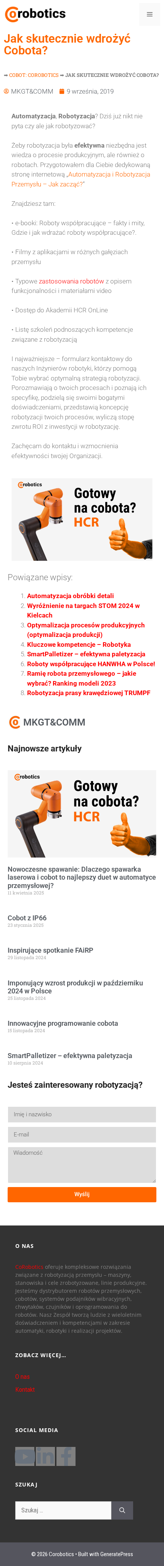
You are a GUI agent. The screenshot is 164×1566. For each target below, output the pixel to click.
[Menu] (149, 14)
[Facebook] (66, 1456)
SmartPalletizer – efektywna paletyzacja (86, 654)
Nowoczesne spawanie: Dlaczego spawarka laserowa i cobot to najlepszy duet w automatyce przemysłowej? (82, 877)
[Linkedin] (45, 1456)
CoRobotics (29, 1266)
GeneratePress (116, 1554)
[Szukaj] (122, 1510)
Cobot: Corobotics (34, 75)
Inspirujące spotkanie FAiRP (50, 950)
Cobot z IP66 (27, 918)
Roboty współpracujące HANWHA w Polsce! (91, 664)
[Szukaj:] (63, 1510)
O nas (22, 1376)
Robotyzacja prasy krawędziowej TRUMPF (88, 693)
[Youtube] (24, 1456)
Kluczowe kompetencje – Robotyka (79, 644)
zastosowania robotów (70, 281)
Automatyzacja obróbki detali (70, 596)
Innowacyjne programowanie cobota (63, 1023)
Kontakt (25, 1389)
